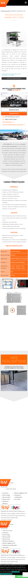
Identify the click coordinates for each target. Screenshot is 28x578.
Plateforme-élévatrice (8, 541)
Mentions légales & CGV (20, 493)
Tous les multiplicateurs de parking (13, 124)
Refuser (17, 572)
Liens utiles (17, 499)
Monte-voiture (6, 499)
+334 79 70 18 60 (11, 489)
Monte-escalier (6, 497)
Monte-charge (6, 495)
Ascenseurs (5, 493)
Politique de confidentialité (9, 545)
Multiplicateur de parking (5, 11)
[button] (2, 381)
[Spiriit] (25, 519)
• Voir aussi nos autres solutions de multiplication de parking (11, 74)
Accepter (14, 572)
